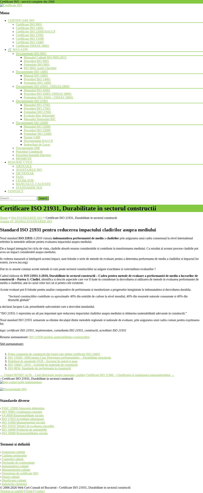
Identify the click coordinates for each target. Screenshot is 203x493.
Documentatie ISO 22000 (32, 122)
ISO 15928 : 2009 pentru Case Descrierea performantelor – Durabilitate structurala (59, 357)
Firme (29, 491)
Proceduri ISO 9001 (36, 61)
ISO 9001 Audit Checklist (40, 68)
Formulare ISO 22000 (37, 133)
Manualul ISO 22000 (37, 126)
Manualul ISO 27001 (37, 105)
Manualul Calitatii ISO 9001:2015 (45, 57)
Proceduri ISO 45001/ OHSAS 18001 (48, 94)
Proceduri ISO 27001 (37, 108)
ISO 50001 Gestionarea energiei (22, 412)
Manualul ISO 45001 (37, 90)
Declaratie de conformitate (18, 462)
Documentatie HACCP (38, 141)
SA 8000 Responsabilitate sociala (22, 415)
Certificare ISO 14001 (30, 28)
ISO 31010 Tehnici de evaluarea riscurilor (28, 426)
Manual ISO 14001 (36, 75)
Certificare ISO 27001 (30, 35)
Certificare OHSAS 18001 (32, 45)
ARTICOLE (24, 166)
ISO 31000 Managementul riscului (23, 422)
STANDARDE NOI (29, 187)
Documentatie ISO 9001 (31, 53)
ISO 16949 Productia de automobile (24, 429)
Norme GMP (32, 137)
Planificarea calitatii (14, 480)
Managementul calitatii (16, 469)
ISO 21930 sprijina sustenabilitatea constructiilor (59, 337)
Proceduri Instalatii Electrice (33, 155)
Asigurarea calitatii (13, 452)
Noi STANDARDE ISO (36, 221)
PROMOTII (23, 158)
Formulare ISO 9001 (37, 64)
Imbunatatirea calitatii (15, 466)
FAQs (19, 177)
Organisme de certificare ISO (20, 473)
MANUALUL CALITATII (33, 184)
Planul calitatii (10, 477)
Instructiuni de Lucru (37, 144)
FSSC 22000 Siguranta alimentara (23, 408)
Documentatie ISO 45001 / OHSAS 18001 (43, 86)
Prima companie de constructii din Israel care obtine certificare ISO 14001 (54, 354)
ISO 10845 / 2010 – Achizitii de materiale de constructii (43, 364)
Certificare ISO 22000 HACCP (35, 31)
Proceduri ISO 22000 (37, 130)
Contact (40, 491)
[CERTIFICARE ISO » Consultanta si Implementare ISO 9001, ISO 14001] (11, 5)
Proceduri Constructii (29, 151)
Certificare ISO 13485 (30, 42)
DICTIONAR (25, 173)
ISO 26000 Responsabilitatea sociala (25, 433)
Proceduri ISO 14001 (37, 79)
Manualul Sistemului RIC (40, 119)
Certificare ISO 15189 (30, 38)
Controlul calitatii (12, 459)
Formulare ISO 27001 (37, 112)
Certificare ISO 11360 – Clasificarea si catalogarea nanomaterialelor (130, 375)
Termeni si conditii (11, 491)
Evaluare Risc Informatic (39, 115)
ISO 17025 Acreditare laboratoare (23, 419)
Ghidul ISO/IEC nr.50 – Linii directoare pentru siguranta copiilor (42, 375)
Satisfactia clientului (14, 484)
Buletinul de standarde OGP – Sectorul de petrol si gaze (43, 361)
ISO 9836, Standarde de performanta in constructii (39, 368)
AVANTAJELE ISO (29, 169)
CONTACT (15, 191)
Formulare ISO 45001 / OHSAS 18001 (48, 97)
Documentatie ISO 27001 (32, 101)
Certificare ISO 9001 (29, 24)
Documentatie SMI (28, 148)
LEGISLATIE (25, 180)
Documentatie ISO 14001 (32, 71)
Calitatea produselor (14, 455)
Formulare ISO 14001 (37, 82)
